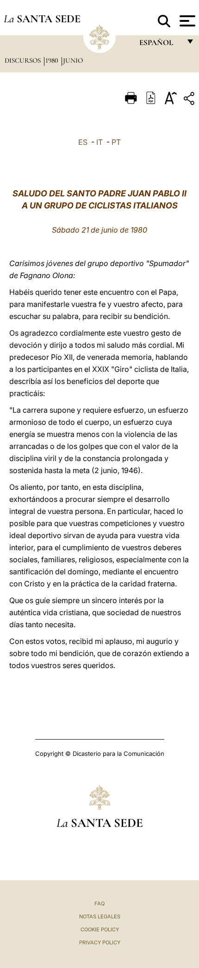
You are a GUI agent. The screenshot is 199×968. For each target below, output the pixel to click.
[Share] (190, 100)
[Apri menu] (186, 21)
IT (99, 142)
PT (116, 142)
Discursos (24, 60)
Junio (73, 60)
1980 (52, 60)
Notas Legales (99, 916)
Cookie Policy (100, 929)
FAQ (99, 903)
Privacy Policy (99, 942)
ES (82, 142)
